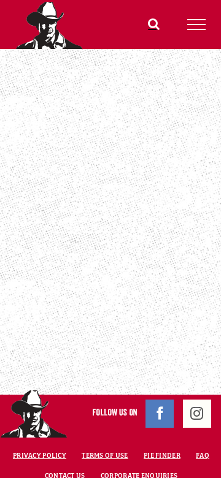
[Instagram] (197, 414)
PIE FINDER (162, 455)
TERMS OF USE (105, 455)
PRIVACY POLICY (39, 455)
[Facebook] (159, 414)
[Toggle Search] (154, 24)
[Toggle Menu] (197, 24)
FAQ (202, 455)
